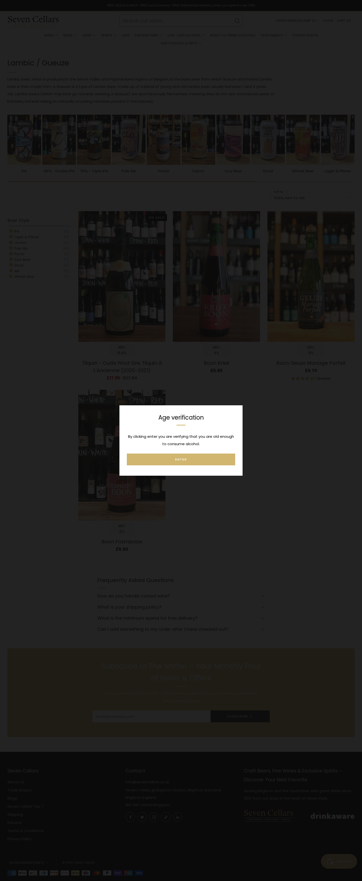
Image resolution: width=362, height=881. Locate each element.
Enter (181, 459)
